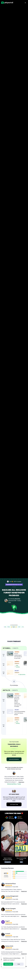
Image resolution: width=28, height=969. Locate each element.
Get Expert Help (14, 804)
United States (8, 964)
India (19, 964)
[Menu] (25, 2)
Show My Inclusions (14, 759)
